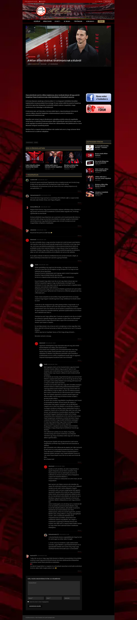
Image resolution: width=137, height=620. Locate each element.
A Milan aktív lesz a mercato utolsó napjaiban (53, 166)
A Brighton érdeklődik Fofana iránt (101, 193)
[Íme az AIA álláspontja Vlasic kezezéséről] (90, 163)
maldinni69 (33, 179)
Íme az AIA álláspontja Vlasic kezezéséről (101, 162)
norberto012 (35, 64)
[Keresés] (96, 1)
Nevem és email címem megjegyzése (39, 601)
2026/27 (57, 21)
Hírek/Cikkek (47, 21)
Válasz (79, 191)
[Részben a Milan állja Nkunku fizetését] (73, 157)
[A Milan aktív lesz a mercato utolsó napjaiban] (54, 157)
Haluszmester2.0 (35, 195)
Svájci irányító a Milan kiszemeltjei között (33, 166)
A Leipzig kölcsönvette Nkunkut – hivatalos (102, 146)
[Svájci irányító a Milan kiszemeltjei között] (34, 157)
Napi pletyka (31, 56)
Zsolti (36, 264)
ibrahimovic (29, 142)
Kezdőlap (37, 21)
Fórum (101, 21)
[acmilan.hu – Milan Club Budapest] (53, 11)
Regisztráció (108, 1)
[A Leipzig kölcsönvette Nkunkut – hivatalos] (90, 147)
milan (35, 142)
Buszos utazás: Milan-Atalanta (101, 154)
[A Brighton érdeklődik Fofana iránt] (90, 194)
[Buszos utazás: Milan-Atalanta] (90, 155)
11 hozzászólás (54, 64)
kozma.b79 (33, 555)
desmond (33, 239)
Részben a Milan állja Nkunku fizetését (71, 166)
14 (72, 169)
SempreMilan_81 (35, 207)
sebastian (33, 230)
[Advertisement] (54, 82)
